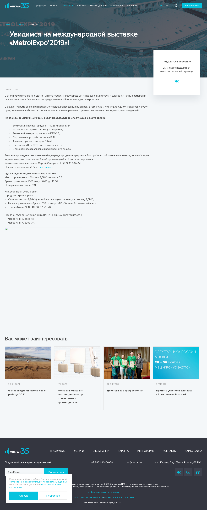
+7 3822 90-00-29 (102, 462)
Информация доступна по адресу (103, 492)
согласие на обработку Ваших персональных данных (38, 481)
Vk (179, 472)
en (167, 5)
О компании (67, 5)
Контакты (132, 5)
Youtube (188, 472)
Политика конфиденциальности (88, 497)
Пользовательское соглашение (119, 497)
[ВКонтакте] (176, 81)
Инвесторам (117, 5)
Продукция (40, 5)
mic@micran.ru (134, 462)
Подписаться (56, 472)
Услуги (53, 5)
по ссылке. (46, 167)
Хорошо (23, 495)
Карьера (81, 5)
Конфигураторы (98, 5)
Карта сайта (193, 451)
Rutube (198, 472)
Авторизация (192, 5)
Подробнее (53, 495)
